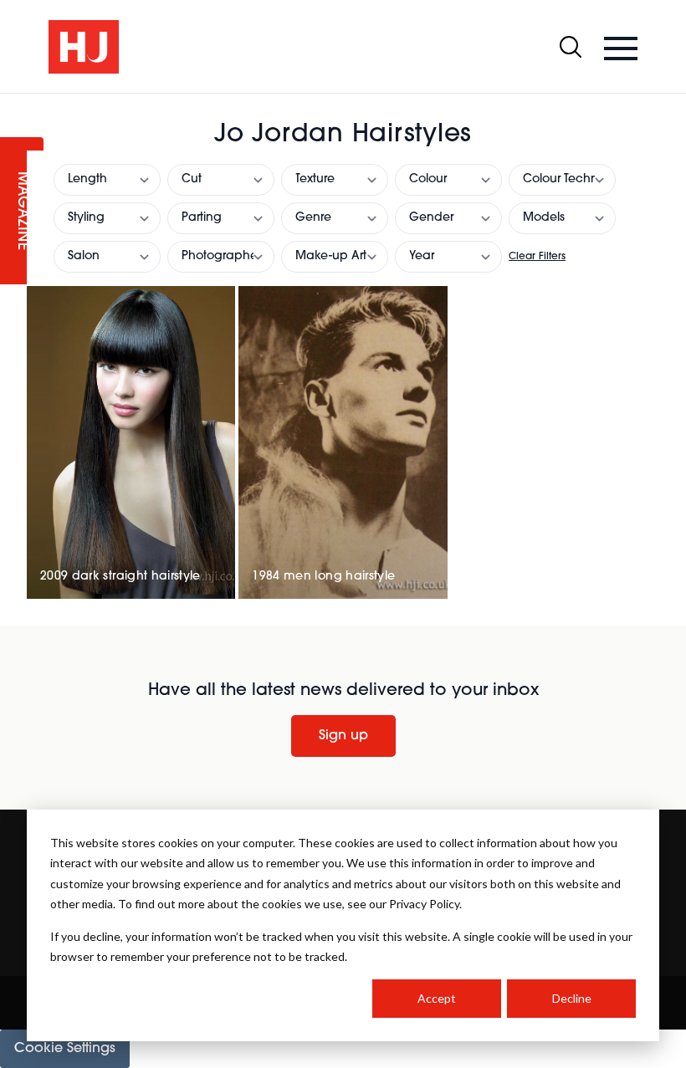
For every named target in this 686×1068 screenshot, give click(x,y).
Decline (571, 998)
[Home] (84, 47)
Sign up (343, 736)
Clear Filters (537, 257)
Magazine (21, 211)
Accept (436, 998)
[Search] (570, 46)
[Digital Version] (13, 104)
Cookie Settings (64, 1048)
